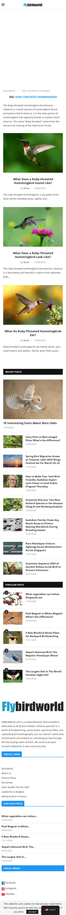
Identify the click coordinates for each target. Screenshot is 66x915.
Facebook (10, 883)
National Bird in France (14, 796)
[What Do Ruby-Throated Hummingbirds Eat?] (33, 305)
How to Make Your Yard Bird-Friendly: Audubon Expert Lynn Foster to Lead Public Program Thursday (43, 481)
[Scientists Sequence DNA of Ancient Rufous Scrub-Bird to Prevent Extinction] (12, 568)
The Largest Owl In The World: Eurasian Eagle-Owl (44, 673)
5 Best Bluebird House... (16, 836)
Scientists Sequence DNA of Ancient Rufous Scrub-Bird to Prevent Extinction (43, 567)
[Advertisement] (33, 47)
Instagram (10, 888)
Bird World (7, 769)
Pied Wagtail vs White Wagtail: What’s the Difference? (44, 615)
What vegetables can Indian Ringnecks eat (42, 595)
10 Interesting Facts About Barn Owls (30, 423)
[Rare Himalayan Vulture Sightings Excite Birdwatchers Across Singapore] (12, 548)
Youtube (9, 894)
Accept (32, 911)
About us (6, 773)
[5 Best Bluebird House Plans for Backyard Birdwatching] (12, 637)
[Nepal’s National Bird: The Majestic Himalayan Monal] (12, 656)
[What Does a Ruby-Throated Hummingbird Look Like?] (33, 227)
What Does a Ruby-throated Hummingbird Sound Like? (33, 181)
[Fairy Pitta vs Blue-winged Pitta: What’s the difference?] (12, 441)
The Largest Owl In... (14, 856)
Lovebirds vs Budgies (13, 792)
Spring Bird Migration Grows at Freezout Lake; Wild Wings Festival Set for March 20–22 (43, 460)
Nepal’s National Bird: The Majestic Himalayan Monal (42, 653)
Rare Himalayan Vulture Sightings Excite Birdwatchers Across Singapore (44, 547)
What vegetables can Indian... (19, 816)
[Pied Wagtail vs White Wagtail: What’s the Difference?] (12, 618)
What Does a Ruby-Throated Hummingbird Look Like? (33, 255)
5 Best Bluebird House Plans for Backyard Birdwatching (42, 634)
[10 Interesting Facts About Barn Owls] (33, 399)
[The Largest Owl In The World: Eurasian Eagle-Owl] (12, 676)
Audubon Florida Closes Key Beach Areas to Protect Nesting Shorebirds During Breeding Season (42, 525)
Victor (26, 188)
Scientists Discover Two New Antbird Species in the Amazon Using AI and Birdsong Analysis (44, 503)
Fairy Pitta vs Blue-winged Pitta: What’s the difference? (43, 438)
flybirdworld (9, 90)
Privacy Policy (9, 778)
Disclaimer (7, 782)
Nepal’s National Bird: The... (18, 846)
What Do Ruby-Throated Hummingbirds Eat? (33, 333)
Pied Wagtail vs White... (16, 826)
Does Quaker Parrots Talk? (15, 787)
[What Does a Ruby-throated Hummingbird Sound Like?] (33, 153)
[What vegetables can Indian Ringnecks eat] (12, 598)
